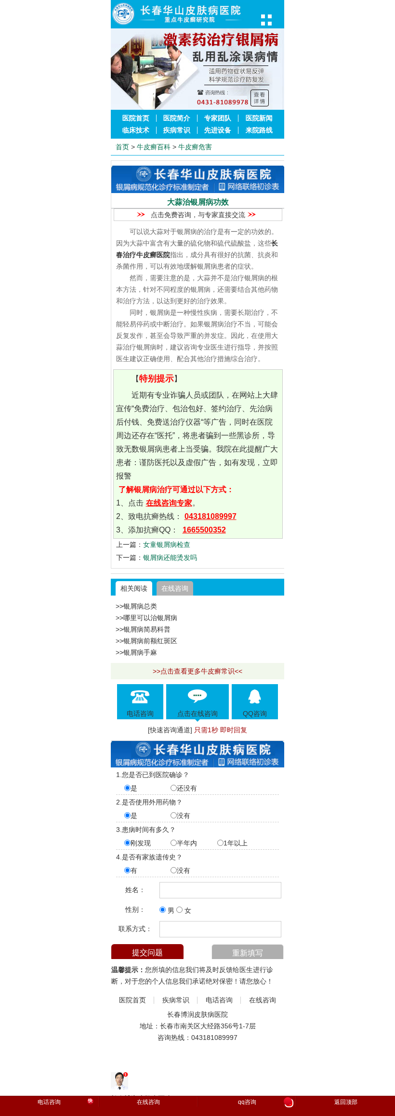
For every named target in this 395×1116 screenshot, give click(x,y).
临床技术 (135, 130)
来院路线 (259, 130)
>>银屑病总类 (136, 606)
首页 (122, 147)
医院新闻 (259, 118)
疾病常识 (176, 130)
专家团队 (217, 118)
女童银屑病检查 (166, 544)
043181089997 (210, 516)
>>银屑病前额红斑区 (146, 641)
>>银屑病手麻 (136, 652)
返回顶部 (345, 1102)
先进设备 (217, 130)
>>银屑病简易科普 (143, 629)
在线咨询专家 (169, 503)
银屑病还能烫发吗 (170, 557)
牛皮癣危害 (195, 147)
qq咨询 (264, 1102)
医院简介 (176, 118)
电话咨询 (219, 1000)
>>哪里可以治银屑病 (146, 618)
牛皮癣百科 (154, 147)
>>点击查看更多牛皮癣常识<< (197, 671)
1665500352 (204, 530)
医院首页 (135, 118)
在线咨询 (174, 588)
